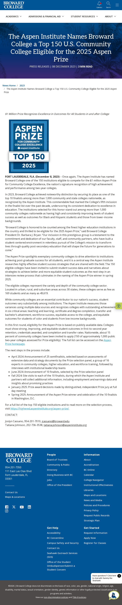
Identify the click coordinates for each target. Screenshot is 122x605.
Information (92, 454)
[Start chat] (113, 595)
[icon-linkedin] (31, 507)
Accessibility (54, 532)
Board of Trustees (57, 459)
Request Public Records (96, 515)
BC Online (89, 469)
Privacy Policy (91, 510)
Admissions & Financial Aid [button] (45, 16)
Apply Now (90, 537)
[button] (118, 306)
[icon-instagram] (8, 511)
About (87, 459)
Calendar (89, 474)
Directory (52, 469)
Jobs (49, 479)
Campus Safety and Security (63, 542)
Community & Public (58, 464)
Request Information (95, 532)
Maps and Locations (95, 495)
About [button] (109, 16)
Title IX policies (79, 597)
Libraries (88, 490)
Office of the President (59, 485)
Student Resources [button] (83, 16)
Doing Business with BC (60, 474)
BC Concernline (55, 537)
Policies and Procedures (97, 505)
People (51, 454)
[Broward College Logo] (14, 5)
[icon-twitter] (15, 507)
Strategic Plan (92, 520)
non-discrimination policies (56, 597)
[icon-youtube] (23, 507)
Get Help (52, 528)
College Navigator (94, 479)
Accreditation (91, 464)
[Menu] (117, 5)
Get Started (91, 528)
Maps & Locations (15, 496)
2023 (22, 85)
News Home (9, 85)
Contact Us (11, 492)
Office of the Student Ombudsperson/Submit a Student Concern (61, 565)
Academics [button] (12, 16)
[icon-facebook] (8, 507)
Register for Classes (95, 542)
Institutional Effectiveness (98, 485)
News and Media (93, 500)
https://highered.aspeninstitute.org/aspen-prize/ (39, 408)
